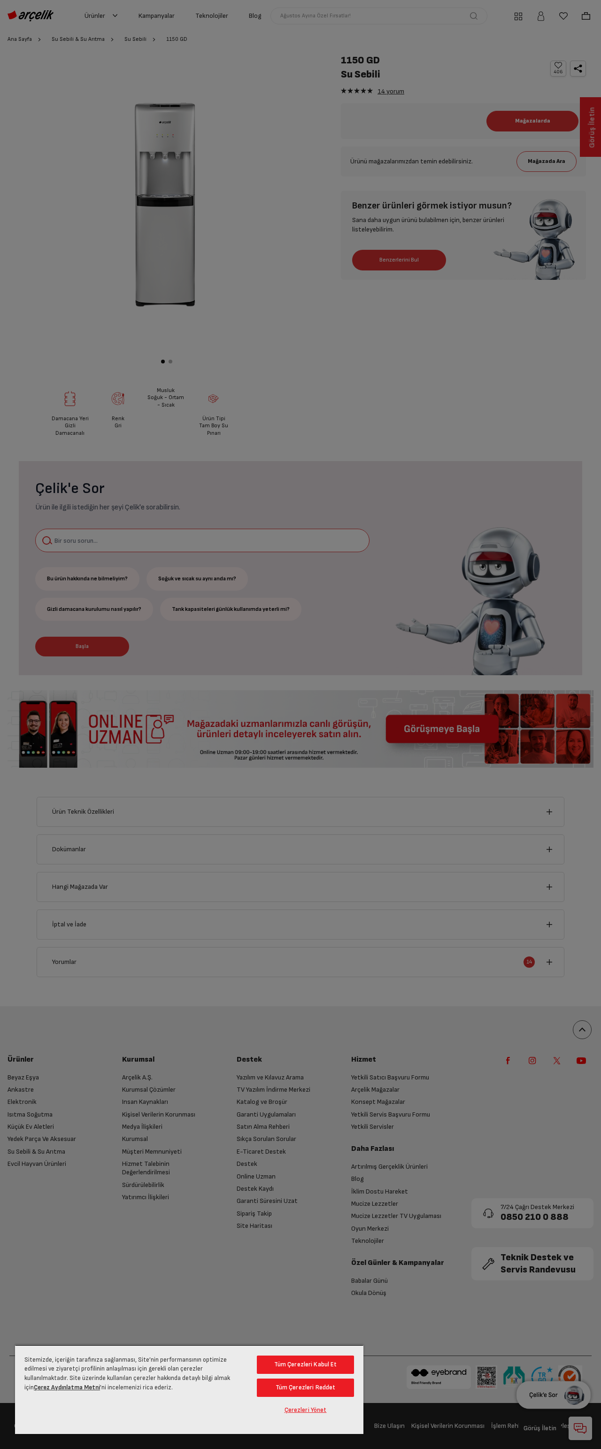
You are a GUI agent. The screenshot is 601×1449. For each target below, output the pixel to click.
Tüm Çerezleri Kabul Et (305, 1364)
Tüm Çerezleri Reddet (306, 1387)
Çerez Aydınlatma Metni (67, 1387)
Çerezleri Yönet (306, 1410)
